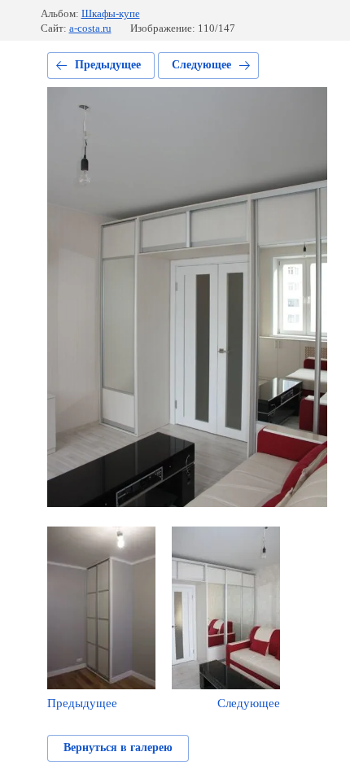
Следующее (201, 65)
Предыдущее (108, 65)
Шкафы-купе (110, 13)
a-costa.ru (90, 28)
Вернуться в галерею (118, 747)
